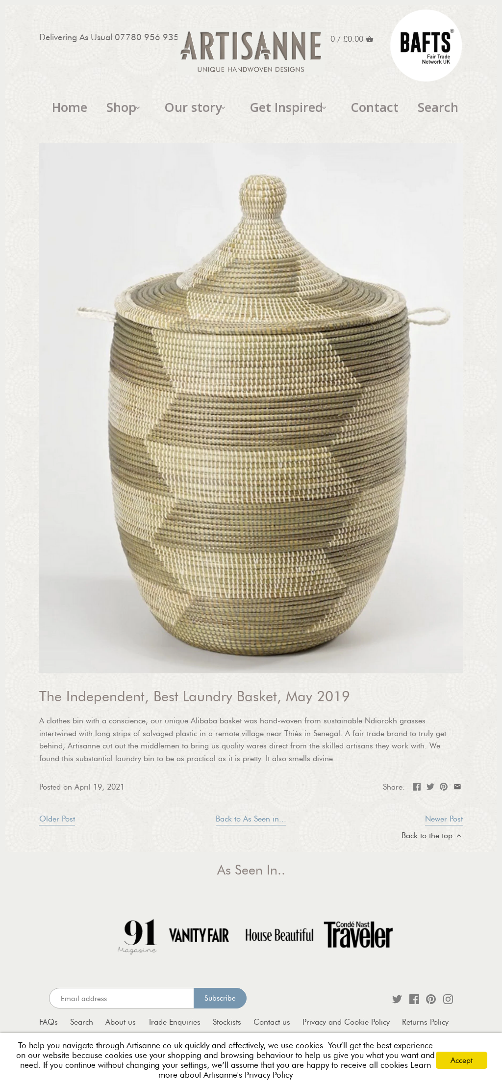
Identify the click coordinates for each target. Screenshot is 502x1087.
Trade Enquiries (174, 1022)
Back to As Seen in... (251, 818)
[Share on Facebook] (417, 786)
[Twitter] (397, 998)
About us (120, 1022)
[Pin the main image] (444, 786)
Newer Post (444, 818)
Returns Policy (425, 1022)
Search (81, 1022)
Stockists (227, 1022)
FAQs (48, 1022)
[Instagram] (448, 998)
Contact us (271, 1022)
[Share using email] (457, 786)
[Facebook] (414, 998)
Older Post (57, 818)
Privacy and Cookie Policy (346, 1022)
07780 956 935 (147, 37)
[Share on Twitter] (430, 786)
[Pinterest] (431, 998)
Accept (462, 1060)
